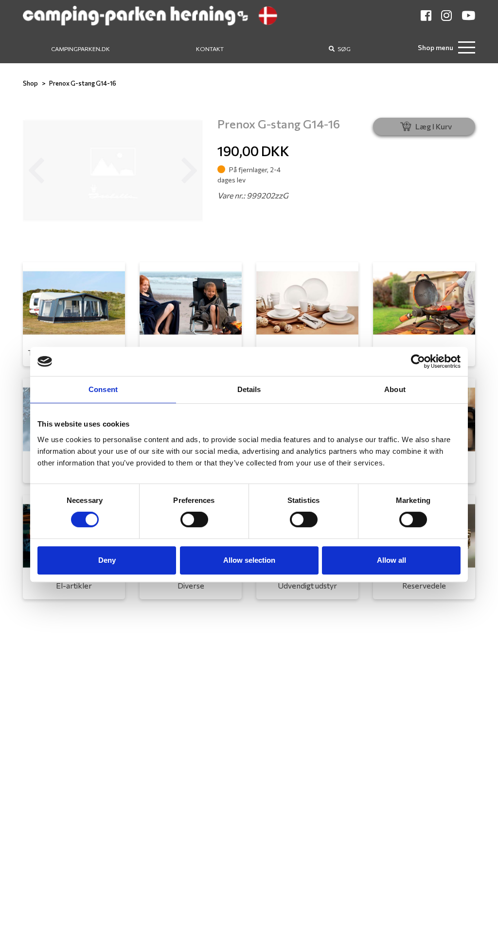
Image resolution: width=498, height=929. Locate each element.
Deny (107, 560)
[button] (36, 170)
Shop (30, 83)
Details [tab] (249, 389)
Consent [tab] (103, 389)
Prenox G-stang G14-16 (82, 83)
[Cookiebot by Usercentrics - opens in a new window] (418, 361)
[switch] (194, 519)
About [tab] (395, 389)
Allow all (391, 560)
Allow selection (249, 560)
